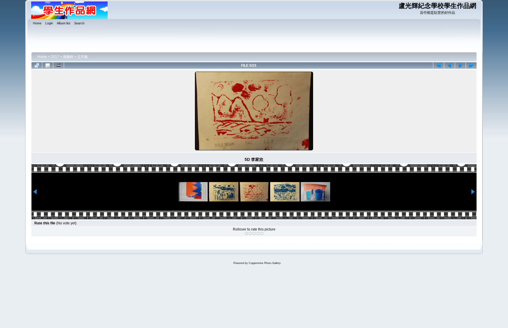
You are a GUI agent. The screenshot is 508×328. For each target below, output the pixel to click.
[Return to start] (438, 65)
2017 (55, 57)
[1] (246, 233)
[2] (250, 233)
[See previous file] (449, 65)
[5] (262, 233)
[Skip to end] (471, 65)
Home (42, 57)
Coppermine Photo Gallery (265, 263)
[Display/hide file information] (47, 65)
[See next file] (460, 65)
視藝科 (68, 57)
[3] (254, 233)
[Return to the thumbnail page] (36, 65)
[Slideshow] (58, 65)
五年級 (82, 57)
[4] (258, 233)
